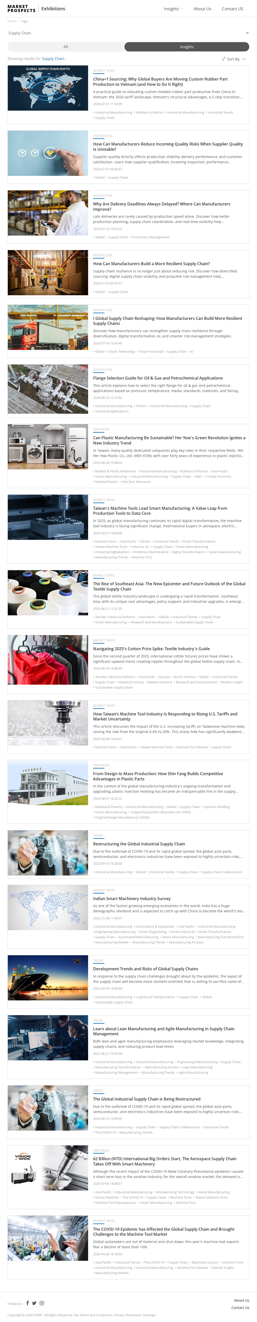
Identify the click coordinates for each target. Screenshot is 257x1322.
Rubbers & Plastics (149, 112)
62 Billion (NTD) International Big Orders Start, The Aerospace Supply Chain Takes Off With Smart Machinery (164, 1161)
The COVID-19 (105, 1132)
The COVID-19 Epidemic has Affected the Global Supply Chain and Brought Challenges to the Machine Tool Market (163, 1232)
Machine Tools (105, 541)
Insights (187, 46)
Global (100, 177)
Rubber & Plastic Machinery (115, 471)
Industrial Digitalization (112, 552)
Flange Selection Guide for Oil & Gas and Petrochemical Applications (158, 378)
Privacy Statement (127, 1315)
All (65, 46)
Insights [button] (172, 9)
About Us (202, 9)
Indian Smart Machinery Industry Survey (132, 898)
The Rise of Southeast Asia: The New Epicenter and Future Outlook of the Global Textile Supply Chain (169, 586)
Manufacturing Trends (111, 557)
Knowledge (103, 135)
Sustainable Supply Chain (194, 622)
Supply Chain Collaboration (222, 872)
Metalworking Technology (175, 1192)
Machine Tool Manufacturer (115, 1202)
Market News (104, 70)
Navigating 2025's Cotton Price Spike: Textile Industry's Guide (151, 648)
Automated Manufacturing (138, 937)
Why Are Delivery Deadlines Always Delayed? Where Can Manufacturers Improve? (161, 206)
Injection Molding (217, 806)
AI (191, 351)
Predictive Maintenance (150, 552)
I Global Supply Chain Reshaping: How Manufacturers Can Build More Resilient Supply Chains (167, 321)
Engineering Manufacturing (115, 931)
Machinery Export (205, 1262)
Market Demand (160, 682)
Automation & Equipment (155, 926)
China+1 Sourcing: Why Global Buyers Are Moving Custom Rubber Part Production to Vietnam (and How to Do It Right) (160, 82)
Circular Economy (218, 476)
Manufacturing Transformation (221, 937)
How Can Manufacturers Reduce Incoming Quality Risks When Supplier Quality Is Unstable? (168, 146)
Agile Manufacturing (193, 1072)
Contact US (232, 9)
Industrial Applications (111, 411)
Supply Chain (105, 117)
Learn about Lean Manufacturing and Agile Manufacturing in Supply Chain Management (163, 1031)
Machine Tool (142, 557)
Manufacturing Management (116, 1072)
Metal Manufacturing (214, 1192)
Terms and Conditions (96, 1315)
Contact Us (240, 1307)
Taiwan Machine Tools (111, 546)
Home (12, 21)
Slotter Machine (107, 1197)
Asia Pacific (220, 471)
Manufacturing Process (186, 942)
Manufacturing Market (112, 942)
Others (141, 406)
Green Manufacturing (111, 476)
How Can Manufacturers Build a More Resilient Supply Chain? (151, 263)
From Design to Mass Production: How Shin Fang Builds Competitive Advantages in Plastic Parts (158, 776)
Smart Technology (121, 351)
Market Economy (131, 682)
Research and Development (151, 622)
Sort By (233, 58)
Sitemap (149, 1315)
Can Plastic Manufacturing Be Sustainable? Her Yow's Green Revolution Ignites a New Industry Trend (169, 440)
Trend (98, 835)
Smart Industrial (151, 351)
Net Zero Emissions (136, 481)
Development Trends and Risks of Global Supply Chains (145, 969)
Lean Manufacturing (197, 1067)
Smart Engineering (153, 931)
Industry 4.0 (140, 546)
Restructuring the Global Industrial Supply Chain (139, 844)
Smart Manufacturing (192, 546)
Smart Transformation (198, 541)
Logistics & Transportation (155, 997)
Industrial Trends (220, 112)
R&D (198, 476)
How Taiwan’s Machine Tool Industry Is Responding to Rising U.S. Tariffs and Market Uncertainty (165, 716)
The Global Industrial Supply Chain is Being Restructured (147, 1099)
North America (185, 677)
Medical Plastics (106, 481)
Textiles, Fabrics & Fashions (115, 617)
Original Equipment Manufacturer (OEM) (161, 812)
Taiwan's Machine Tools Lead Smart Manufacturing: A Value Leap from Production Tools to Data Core (160, 511)
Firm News (101, 429)
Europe (164, 677)
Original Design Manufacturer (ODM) (122, 817)
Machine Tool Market (192, 747)
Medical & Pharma (108, 806)
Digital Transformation (188, 552)
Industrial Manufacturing (113, 112)
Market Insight (232, 682)
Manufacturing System (162, 1067)
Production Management (150, 237)
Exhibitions (53, 9)
